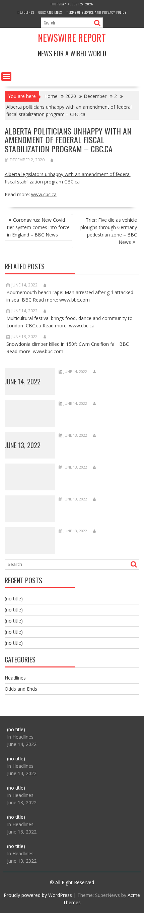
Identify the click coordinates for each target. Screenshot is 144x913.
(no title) (14, 598)
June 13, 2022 (23, 445)
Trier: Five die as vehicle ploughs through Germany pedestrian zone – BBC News (108, 231)
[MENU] (6, 76)
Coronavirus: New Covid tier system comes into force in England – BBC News (38, 227)
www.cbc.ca (44, 194)
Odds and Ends (50, 12)
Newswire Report (72, 38)
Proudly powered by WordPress (38, 895)
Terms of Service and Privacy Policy (96, 12)
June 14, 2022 (23, 381)
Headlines (25, 12)
